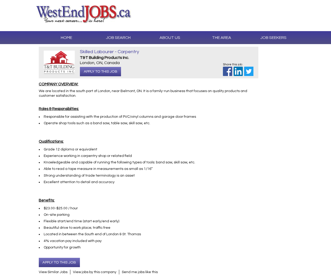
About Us (170, 38)
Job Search (118, 38)
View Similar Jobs (53, 272)
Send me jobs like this (140, 272)
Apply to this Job (100, 71)
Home (66, 38)
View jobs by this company (94, 272)
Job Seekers (273, 38)
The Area (221, 38)
